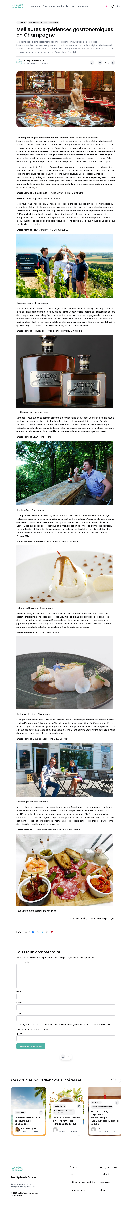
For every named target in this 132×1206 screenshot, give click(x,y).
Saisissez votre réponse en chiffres (32, 1029)
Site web (20, 1013)
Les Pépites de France (33, 60)
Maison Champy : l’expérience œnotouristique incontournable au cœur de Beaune (105, 1117)
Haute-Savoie (59, 1106)
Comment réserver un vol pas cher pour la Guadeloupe (28, 1120)
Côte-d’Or (96, 1102)
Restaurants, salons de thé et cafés (43, 22)
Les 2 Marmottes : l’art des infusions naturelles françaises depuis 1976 (66, 1120)
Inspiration (20, 1112)
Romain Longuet (28, 1128)
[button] (113, 62)
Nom (19, 991)
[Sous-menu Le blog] (75, 6)
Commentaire (23, 962)
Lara (61, 1128)
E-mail (20, 1002)
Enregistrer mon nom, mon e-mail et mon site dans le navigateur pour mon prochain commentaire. (65, 1024)
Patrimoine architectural (102, 1107)
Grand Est (22, 22)
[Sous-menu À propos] (88, 6)
